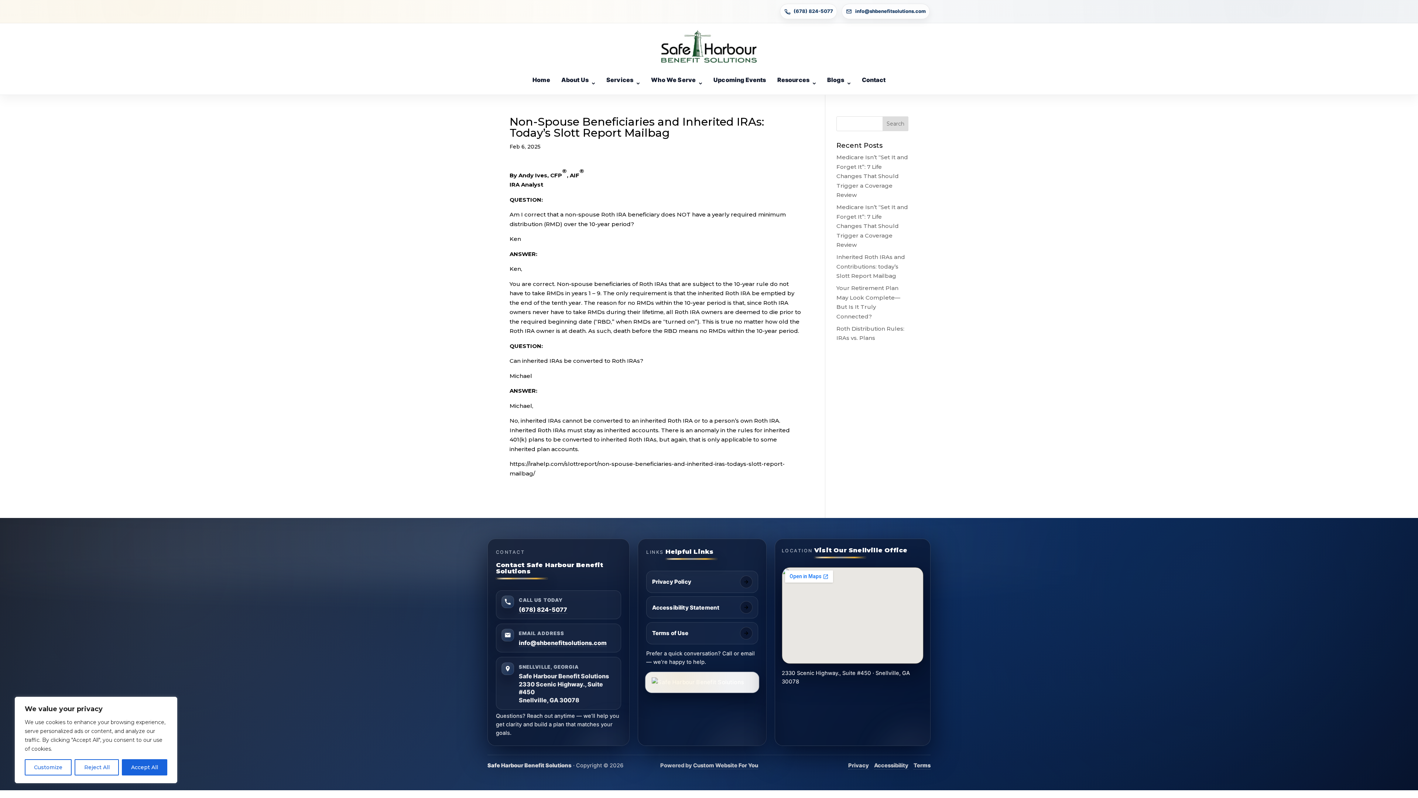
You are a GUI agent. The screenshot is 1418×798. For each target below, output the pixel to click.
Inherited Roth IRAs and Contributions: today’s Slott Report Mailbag (870, 266)
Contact (874, 79)
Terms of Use (670, 633)
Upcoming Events (739, 79)
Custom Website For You (725, 765)
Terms (922, 765)
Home (541, 79)
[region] (96, 740)
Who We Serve (673, 79)
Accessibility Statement (685, 607)
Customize (48, 767)
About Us (575, 79)
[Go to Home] (709, 46)
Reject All (97, 767)
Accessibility (891, 765)
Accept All (144, 767)
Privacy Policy (671, 581)
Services (619, 79)
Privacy (858, 765)
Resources (793, 79)
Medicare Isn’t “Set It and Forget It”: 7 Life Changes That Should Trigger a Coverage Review (872, 176)
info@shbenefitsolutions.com (890, 11)
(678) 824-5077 (813, 11)
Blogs (835, 79)
